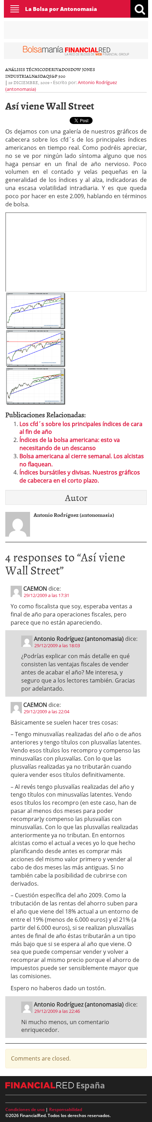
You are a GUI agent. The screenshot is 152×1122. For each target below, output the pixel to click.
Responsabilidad (65, 1109)
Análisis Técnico (25, 69)
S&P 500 (57, 75)
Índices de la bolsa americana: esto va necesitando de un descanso (69, 444)
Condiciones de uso (25, 1109)
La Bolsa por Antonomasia (61, 8)
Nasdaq (40, 75)
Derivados (57, 69)
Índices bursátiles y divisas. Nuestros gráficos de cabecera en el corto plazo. (79, 476)
